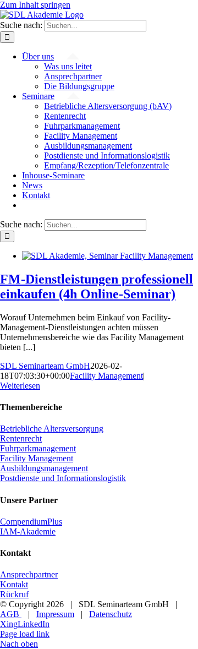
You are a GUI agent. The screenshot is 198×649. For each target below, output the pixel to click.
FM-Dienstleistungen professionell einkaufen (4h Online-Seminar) (96, 286)
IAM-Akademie (28, 531)
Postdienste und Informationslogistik (63, 478)
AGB (10, 614)
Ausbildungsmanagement (44, 468)
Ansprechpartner (29, 574)
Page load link (25, 634)
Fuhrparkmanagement (38, 448)
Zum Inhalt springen (35, 4)
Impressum (55, 614)
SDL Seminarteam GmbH (45, 365)
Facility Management (106, 375)
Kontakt (14, 584)
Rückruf (14, 594)
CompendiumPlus (31, 521)
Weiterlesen (20, 385)
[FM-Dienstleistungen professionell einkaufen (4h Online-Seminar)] (107, 255)
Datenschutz (110, 614)
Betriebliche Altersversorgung (51, 428)
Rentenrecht (21, 438)
